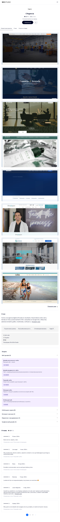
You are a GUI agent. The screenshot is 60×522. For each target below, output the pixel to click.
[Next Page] (35, 515)
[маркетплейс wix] (6, 2)
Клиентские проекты (6, 28)
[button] (30, 49)
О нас (15, 28)
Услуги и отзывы (23, 28)
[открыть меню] (57, 2)
